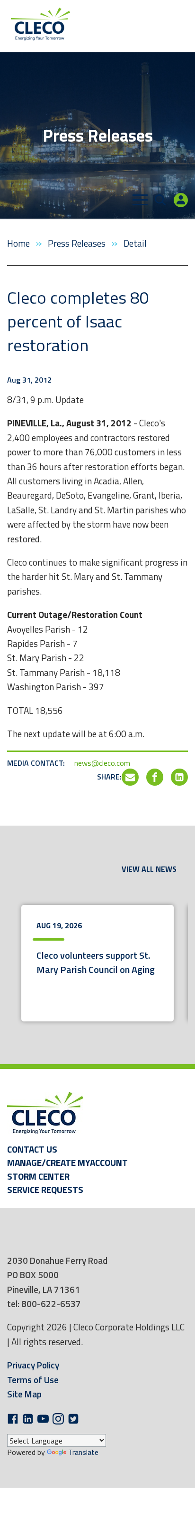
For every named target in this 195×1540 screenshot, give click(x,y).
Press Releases (77, 243)
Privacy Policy (33, 1365)
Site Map (24, 1394)
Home (19, 243)
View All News (149, 869)
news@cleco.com (102, 763)
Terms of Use (33, 1379)
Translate (83, 1452)
